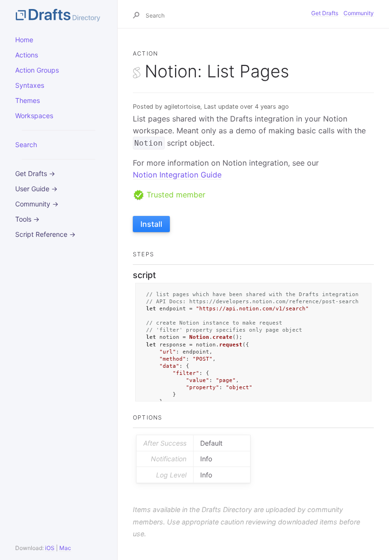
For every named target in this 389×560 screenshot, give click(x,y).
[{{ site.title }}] (58, 14)
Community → (36, 204)
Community (358, 13)
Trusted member (174, 194)
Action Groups (37, 70)
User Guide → (36, 189)
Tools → (27, 219)
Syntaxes (29, 85)
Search (26, 144)
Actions (26, 55)
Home (24, 40)
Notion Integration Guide (177, 174)
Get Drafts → (35, 173)
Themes (27, 100)
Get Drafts (324, 13)
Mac (65, 547)
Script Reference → (45, 234)
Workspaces (34, 116)
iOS (50, 547)
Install (151, 224)
